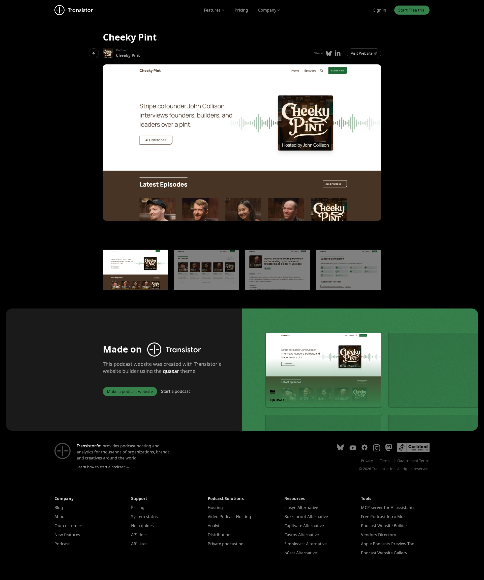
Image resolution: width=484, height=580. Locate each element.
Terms (385, 460)
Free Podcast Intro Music (385, 516)
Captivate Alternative (304, 525)
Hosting (215, 507)
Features (212, 10)
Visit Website (362, 53)
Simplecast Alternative (305, 544)
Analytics (216, 525)
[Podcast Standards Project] (413, 447)
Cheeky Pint (128, 55)
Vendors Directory (378, 534)
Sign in (379, 10)
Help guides (142, 525)
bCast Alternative (300, 553)
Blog (58, 507)
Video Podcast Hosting (229, 516)
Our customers (68, 525)
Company (267, 10)
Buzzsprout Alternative (306, 516)
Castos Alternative (301, 534)
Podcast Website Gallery (384, 553)
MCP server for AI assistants (388, 507)
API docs (139, 534)
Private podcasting (226, 544)
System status (144, 516)
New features (67, 534)
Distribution (219, 534)
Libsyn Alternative (301, 507)
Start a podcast (175, 391)
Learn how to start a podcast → (103, 467)
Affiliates (139, 544)
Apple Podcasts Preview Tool (388, 544)
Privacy (367, 460)
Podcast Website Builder (384, 525)
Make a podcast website (130, 391)
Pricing (241, 10)
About (60, 516)
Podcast (62, 544)
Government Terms (413, 460)
